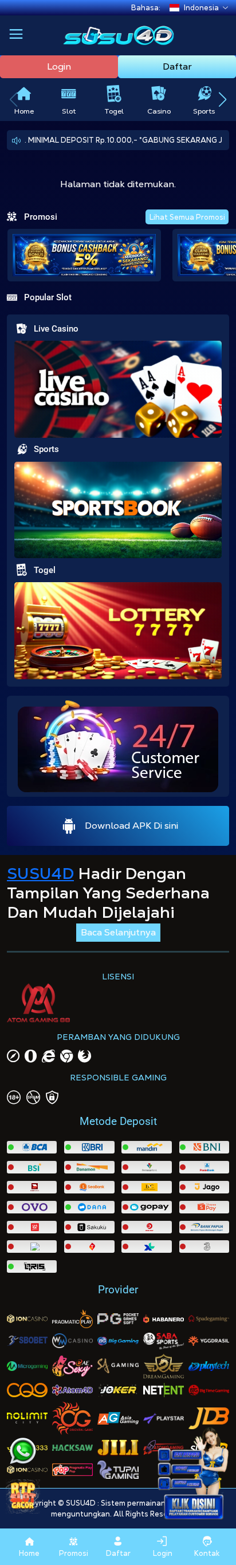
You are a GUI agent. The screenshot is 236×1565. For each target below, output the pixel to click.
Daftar (177, 66)
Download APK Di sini (131, 826)
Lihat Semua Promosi (187, 217)
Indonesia (201, 8)
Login (59, 66)
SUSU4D (40, 873)
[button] (16, 35)
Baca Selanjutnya (118, 932)
